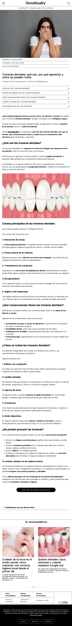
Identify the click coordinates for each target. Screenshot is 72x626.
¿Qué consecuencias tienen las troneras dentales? (24, 97)
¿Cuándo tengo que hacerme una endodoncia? (54, 561)
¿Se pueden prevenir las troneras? (17, 106)
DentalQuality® (23, 8)
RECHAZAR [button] (35, 621)
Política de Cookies (36, 615)
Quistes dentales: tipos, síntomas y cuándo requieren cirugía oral (16, 562)
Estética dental (20, 81)
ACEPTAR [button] (23, 621)
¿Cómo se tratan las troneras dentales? (19, 102)
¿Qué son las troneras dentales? (16, 88)
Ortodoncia (30, 81)
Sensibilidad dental (41, 81)
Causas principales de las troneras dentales (21, 93)
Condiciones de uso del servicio (19, 507)
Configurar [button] (48, 621)
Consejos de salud (35, 8)
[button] (36, 507)
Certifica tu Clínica (42, 600)
